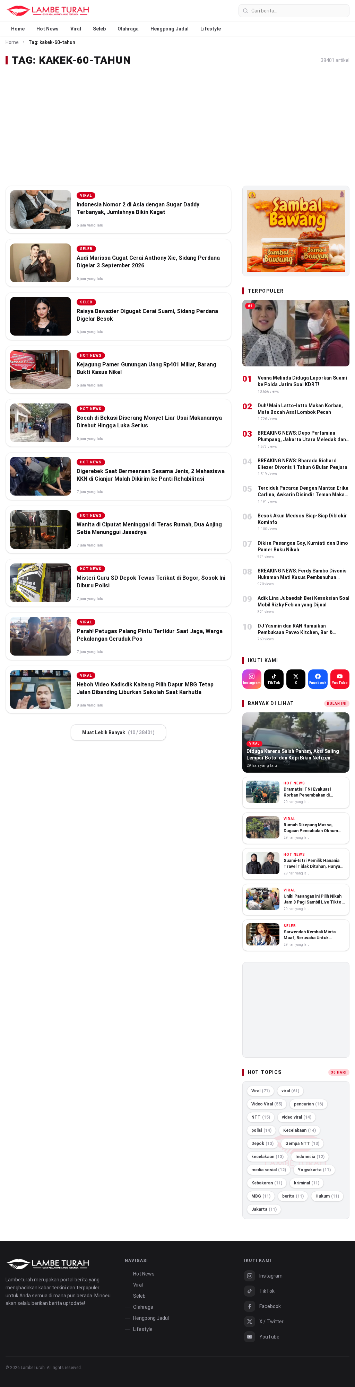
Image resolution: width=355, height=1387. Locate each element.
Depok (262, 1143)
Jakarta (264, 1209)
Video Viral (266, 1104)
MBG (260, 1196)
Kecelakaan (299, 1130)
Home (18, 29)
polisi (261, 1130)
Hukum (327, 1196)
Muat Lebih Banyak (118, 732)
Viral (75, 29)
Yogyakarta (314, 1169)
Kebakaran (266, 1183)
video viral (296, 1117)
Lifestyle (210, 29)
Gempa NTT (302, 1143)
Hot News (47, 29)
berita (293, 1196)
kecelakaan (267, 1156)
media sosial (268, 1169)
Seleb (99, 29)
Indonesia (309, 1156)
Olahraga (128, 29)
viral (290, 1090)
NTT (260, 1117)
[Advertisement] (177, 126)
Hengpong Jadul (169, 29)
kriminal (306, 1183)
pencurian (308, 1104)
